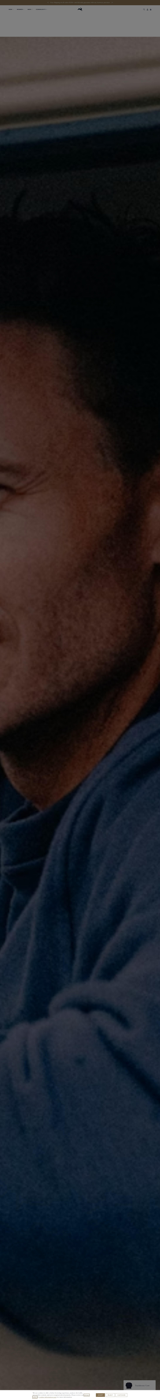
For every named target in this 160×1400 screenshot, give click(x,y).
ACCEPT (100, 1395)
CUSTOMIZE (121, 1395)
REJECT (110, 1395)
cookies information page (47, 1397)
